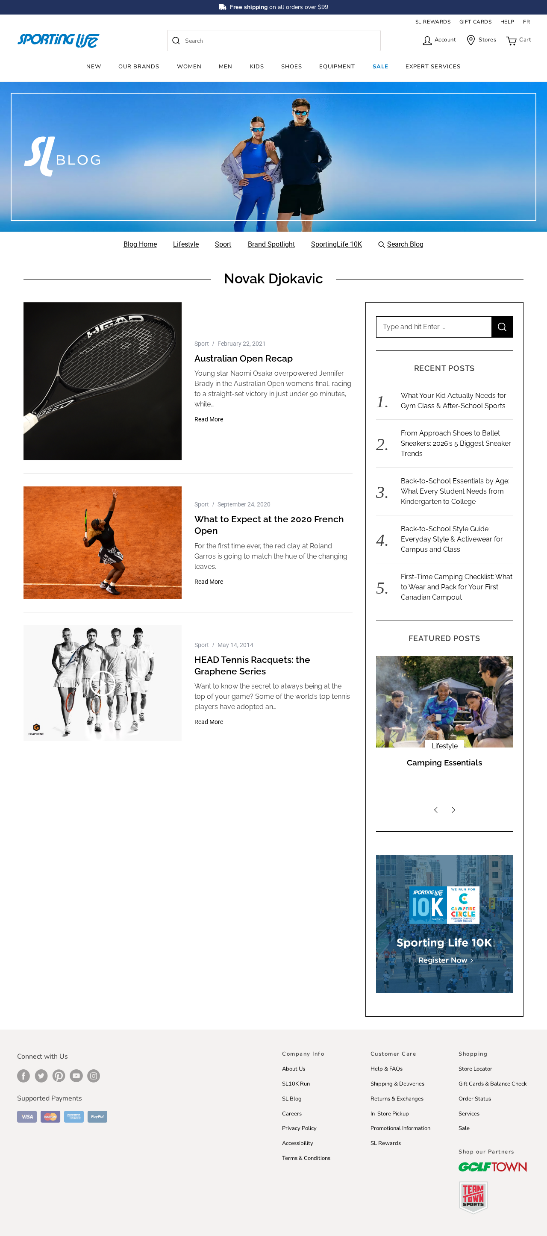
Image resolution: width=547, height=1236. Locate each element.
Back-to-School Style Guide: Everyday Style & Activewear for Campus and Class (452, 539)
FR (526, 21)
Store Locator (475, 1069)
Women (189, 67)
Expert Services (433, 67)
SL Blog (292, 1099)
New (93, 67)
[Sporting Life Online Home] (59, 41)
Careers (292, 1114)
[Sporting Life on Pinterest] (58, 1075)
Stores (487, 40)
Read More (208, 419)
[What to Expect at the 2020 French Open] (103, 542)
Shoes (291, 67)
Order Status (475, 1099)
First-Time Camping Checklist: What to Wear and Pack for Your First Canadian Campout (456, 587)
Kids (257, 67)
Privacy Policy (299, 1128)
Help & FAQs (387, 1069)
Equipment (337, 67)
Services (469, 1114)
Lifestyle (445, 746)
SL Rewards (386, 1143)
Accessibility (297, 1143)
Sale (380, 67)
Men (225, 67)
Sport (201, 343)
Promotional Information (400, 1128)
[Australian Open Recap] (103, 381)
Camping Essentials (444, 763)
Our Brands (138, 67)
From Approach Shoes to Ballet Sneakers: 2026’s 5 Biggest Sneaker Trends (456, 443)
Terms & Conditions (306, 1158)
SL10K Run (296, 1084)
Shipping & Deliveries (397, 1084)
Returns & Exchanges (397, 1099)
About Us (293, 1069)
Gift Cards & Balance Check (493, 1084)
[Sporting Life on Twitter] (41, 1075)
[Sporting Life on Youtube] (76, 1075)
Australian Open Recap (243, 358)
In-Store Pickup (390, 1114)
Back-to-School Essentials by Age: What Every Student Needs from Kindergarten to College (455, 491)
